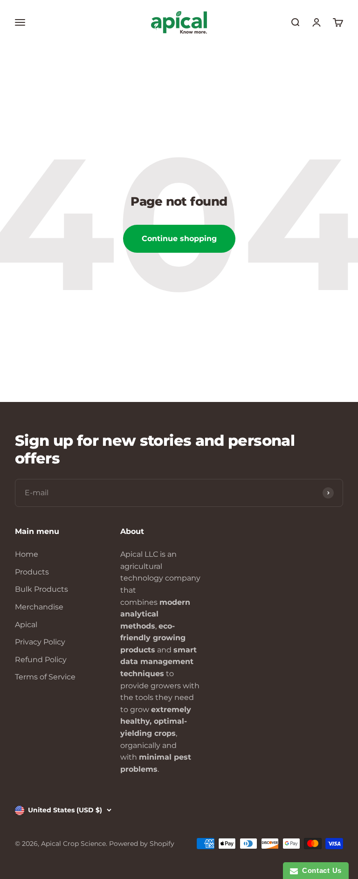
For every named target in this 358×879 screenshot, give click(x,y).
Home (26, 554)
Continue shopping (179, 238)
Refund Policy (41, 659)
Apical (26, 624)
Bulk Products (41, 589)
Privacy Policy (40, 641)
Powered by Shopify (141, 843)
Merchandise (39, 606)
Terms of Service (45, 676)
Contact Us (320, 870)
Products (32, 572)
